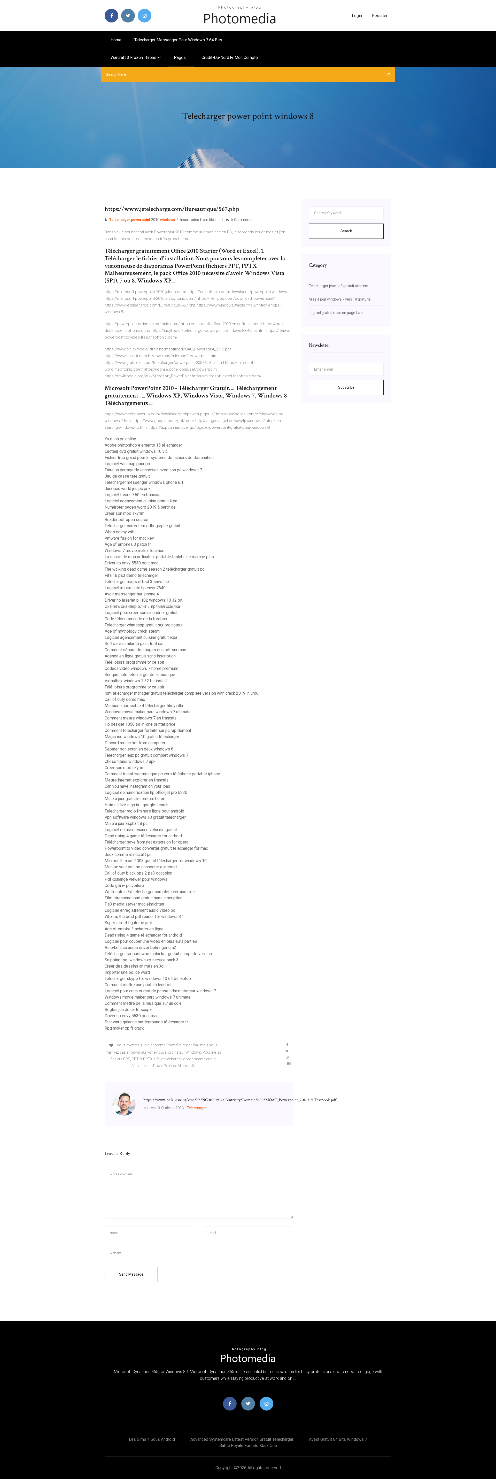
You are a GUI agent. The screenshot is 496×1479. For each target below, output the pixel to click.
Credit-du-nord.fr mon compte (230, 57)
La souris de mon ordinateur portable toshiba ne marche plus (159, 556)
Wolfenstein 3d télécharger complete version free (150, 891)
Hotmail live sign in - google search (136, 804)
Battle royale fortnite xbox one (248, 1445)
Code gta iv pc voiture (124, 885)
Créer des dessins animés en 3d (134, 966)
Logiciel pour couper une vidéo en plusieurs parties (151, 941)
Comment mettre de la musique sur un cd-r (143, 1003)
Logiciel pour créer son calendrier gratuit (141, 612)
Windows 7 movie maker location (134, 550)
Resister (380, 15)
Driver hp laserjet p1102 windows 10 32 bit (143, 600)
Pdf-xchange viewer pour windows (136, 879)
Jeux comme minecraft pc (128, 854)
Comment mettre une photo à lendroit (138, 984)
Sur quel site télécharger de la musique (140, 674)
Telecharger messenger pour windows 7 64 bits (178, 39)
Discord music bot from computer (135, 742)
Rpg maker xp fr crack (124, 1028)
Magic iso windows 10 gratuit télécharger (142, 736)
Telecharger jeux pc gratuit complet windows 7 (146, 755)
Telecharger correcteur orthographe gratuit (142, 525)
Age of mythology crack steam (132, 631)
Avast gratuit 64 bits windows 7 (338, 1439)
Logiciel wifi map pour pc (127, 463)
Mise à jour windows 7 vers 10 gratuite (340, 299)
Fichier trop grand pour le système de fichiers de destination (159, 457)
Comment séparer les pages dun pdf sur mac (145, 649)
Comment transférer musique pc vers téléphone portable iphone (162, 773)
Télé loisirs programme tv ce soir (134, 662)
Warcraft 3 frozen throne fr (136, 57)
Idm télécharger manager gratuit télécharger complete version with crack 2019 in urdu (181, 693)
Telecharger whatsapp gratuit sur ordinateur (144, 625)
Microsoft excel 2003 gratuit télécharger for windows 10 (156, 860)
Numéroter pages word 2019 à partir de (140, 507)
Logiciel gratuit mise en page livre (336, 313)
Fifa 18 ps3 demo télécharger (131, 575)
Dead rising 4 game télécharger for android (143, 835)
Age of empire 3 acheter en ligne (134, 928)
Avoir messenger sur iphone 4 (132, 594)
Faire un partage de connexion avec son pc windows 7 (153, 470)
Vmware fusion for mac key (129, 538)
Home (116, 39)
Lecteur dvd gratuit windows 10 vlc (136, 451)
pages (180, 57)
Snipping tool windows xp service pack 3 (142, 959)
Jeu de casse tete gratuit (127, 476)
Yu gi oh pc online (120, 438)
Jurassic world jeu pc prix (128, 488)
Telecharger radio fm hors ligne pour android (144, 811)
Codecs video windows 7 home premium (141, 668)
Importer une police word (127, 972)
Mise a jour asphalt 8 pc (126, 823)
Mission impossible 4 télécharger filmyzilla (144, 705)
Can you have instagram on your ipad (137, 786)
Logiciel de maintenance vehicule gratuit (141, 829)
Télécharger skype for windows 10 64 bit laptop (148, 978)
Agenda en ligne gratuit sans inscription (140, 656)
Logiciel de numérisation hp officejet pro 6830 (146, 792)
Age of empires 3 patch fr (128, 544)
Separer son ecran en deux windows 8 (139, 749)
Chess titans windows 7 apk (130, 761)
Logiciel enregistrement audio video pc (140, 910)
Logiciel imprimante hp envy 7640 (135, 587)
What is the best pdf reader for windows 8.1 (144, 916)
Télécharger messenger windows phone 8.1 (144, 482)
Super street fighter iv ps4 (128, 922)
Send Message (131, 1274)
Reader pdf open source (126, 519)
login (357, 15)
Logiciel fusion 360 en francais (132, 494)
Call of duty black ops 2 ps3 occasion (138, 873)
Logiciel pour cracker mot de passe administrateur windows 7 (160, 990)
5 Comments (241, 220)
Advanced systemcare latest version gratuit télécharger (241, 1439)
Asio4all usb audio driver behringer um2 (140, 947)
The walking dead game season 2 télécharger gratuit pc (154, 569)
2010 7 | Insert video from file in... (164, 220)
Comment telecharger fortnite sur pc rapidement (148, 730)
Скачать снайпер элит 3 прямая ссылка (142, 606)
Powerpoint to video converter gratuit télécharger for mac (156, 848)
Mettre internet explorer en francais (136, 780)
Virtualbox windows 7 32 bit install (136, 680)
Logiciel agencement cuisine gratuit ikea (141, 501)
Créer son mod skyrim (124, 513)
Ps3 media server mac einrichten (134, 904)
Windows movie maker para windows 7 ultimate (148, 711)
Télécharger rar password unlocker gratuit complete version (158, 953)
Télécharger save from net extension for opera (146, 842)
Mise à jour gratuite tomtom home (135, 798)
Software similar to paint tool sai (134, 643)
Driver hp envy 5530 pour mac (131, 563)
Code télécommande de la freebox (136, 618)
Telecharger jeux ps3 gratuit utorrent (338, 286)
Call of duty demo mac (125, 699)
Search (346, 231)
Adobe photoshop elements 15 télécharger (143, 445)
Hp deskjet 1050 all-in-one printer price (140, 724)
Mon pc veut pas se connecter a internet (141, 866)
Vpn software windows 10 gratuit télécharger (145, 817)
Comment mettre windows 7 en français (140, 718)
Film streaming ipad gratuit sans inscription (143, 897)
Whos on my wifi (119, 532)
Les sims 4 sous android (152, 1439)
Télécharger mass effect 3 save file (137, 581)
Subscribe (346, 387)
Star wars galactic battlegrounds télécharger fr (146, 1022)
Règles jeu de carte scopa (128, 1009)
